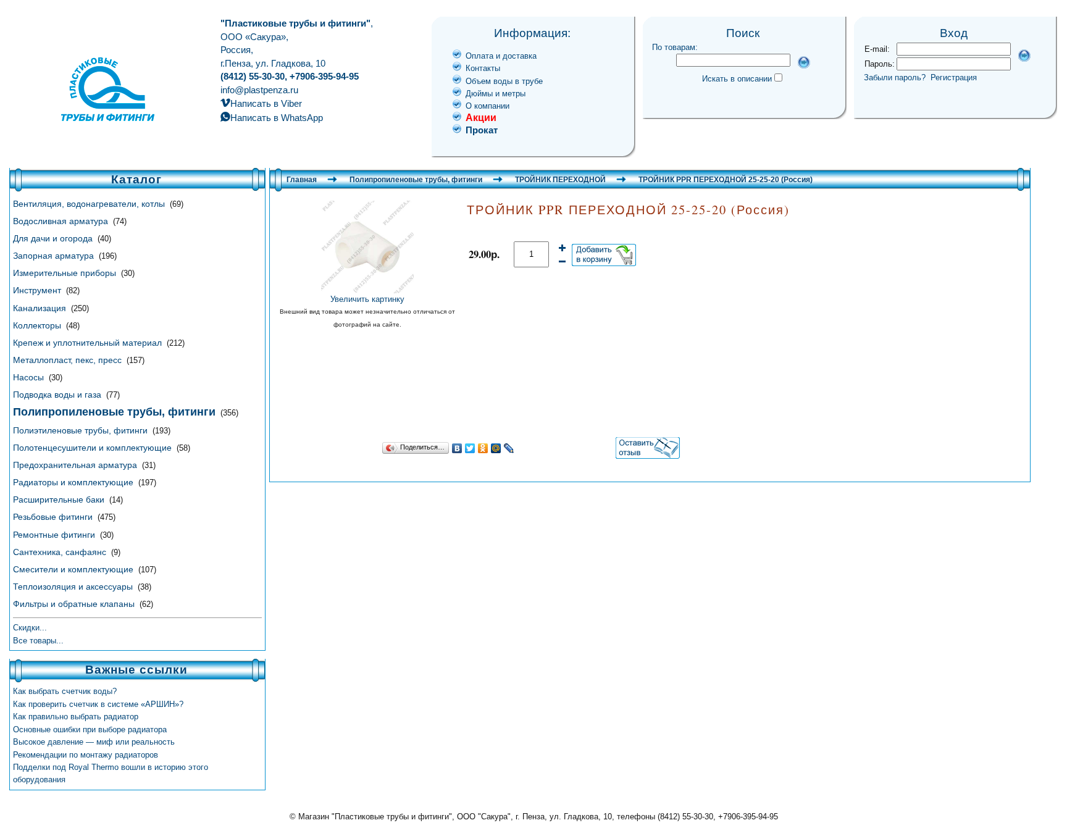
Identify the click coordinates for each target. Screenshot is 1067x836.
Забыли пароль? (895, 77)
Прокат (482, 130)
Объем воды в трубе (504, 81)
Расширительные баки (60, 499)
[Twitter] (470, 448)
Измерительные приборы (66, 273)
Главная (302, 179)
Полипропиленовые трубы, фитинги (415, 179)
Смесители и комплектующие (74, 569)
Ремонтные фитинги (55, 535)
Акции (481, 117)
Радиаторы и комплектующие (74, 482)
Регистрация (954, 77)
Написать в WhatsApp (276, 117)
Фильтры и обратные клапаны (75, 604)
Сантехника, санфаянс (61, 552)
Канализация (41, 308)
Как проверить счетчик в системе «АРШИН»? (98, 704)
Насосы (29, 377)
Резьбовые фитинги (54, 517)
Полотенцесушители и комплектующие (93, 448)
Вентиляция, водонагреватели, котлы (90, 204)
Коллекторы (38, 325)
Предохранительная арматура (76, 465)
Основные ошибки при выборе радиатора (90, 729)
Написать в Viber (266, 103)
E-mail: (877, 49)
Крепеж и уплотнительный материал (88, 343)
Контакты (483, 68)
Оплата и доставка (501, 56)
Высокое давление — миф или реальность (94, 741)
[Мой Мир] (496, 448)
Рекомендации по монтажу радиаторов (85, 754)
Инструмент (38, 290)
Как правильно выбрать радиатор (75, 716)
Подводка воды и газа (58, 394)
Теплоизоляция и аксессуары (74, 586)
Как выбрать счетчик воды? (65, 691)
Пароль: (879, 64)
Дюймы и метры (495, 93)
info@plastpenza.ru (259, 90)
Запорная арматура (54, 256)
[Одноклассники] (483, 448)
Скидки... (30, 627)
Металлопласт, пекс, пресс (68, 360)
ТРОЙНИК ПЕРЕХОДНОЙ (560, 179)
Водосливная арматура (62, 221)
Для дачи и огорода (54, 238)
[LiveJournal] (509, 448)
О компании (487, 106)
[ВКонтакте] (457, 448)
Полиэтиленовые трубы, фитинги (81, 430)
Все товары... (38, 640)
